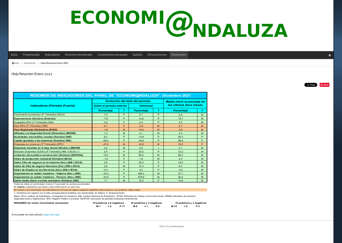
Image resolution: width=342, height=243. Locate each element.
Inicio (16, 63)
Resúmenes (30, 63)
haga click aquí (51, 214)
